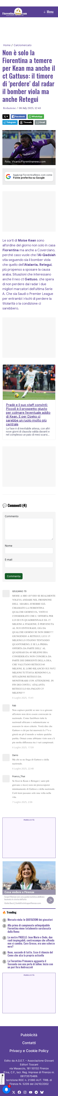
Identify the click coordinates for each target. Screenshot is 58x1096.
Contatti (29, 1043)
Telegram (11, 122)
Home (6, 45)
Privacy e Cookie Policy (29, 1051)
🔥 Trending (9, 912)
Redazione (9, 108)
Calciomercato (23, 45)
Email (42, 122)
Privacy (2, 1080)
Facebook (20, 116)
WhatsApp (37, 116)
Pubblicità (29, 1035)
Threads (27, 122)
